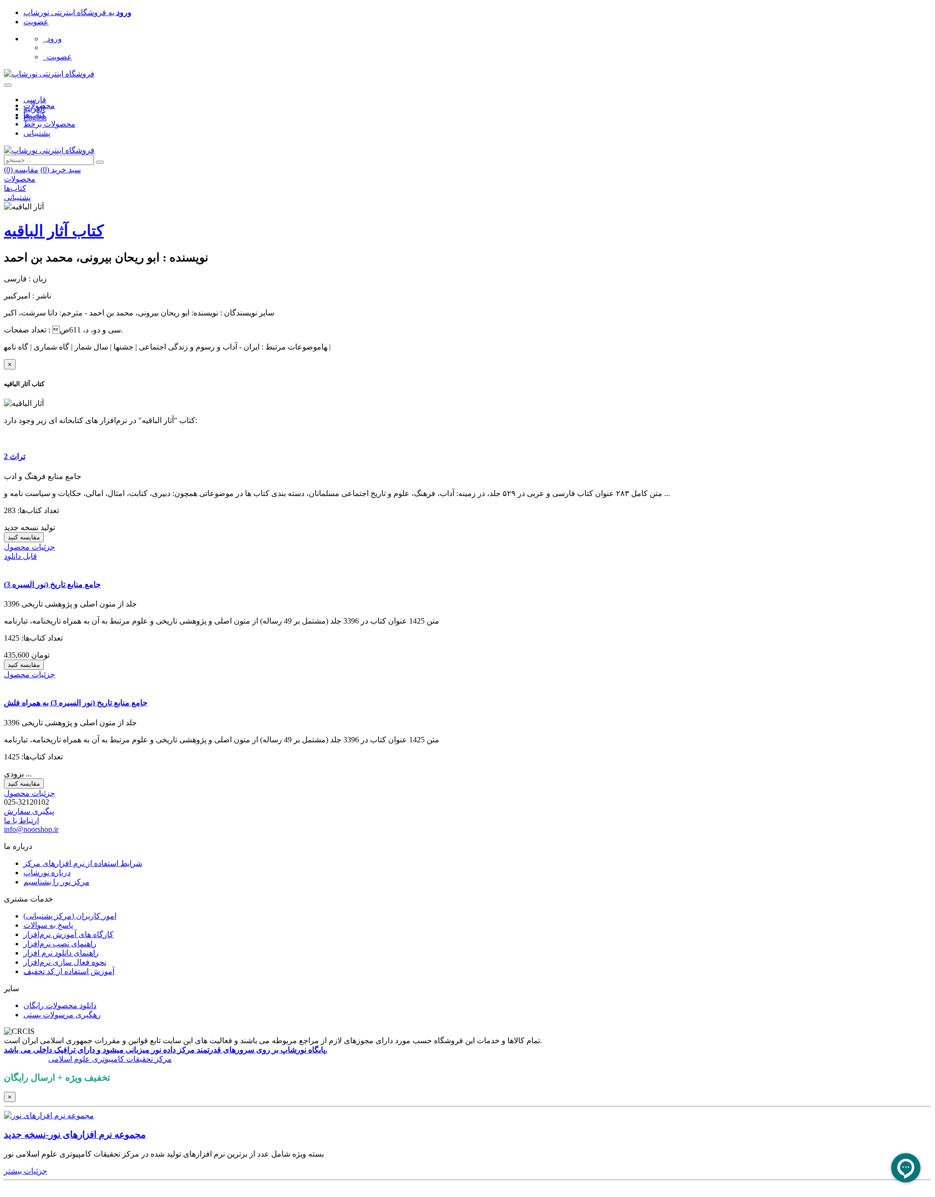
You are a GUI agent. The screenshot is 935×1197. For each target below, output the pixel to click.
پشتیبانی (36, 133)
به (77, 12)
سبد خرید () (60, 170)
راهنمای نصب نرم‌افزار (59, 943)
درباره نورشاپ (47, 872)
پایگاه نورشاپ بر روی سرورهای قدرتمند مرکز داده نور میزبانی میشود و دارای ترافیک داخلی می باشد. (165, 1050)
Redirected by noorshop (40, 1188)
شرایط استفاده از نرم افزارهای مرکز (82, 863)
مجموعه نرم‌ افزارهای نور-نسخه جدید (75, 1134)
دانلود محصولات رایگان (59, 1005)
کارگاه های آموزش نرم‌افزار (68, 934)
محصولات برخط (49, 124)
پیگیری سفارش (29, 811)
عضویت (36, 22)
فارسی (34, 99)
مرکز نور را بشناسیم (56, 882)
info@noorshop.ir (31, 829)
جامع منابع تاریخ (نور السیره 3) (52, 584)
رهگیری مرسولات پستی (62, 1015)
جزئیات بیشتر (25, 1171)
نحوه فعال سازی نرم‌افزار (64, 962)
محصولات (39, 105)
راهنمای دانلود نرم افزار (61, 953)
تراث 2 (14, 456)
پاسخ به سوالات (48, 925)
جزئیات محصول (29, 547)
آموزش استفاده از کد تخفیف (68, 971)
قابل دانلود (20, 556)
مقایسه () (21, 170)
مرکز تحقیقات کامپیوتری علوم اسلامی (110, 1059)
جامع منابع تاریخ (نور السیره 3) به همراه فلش (76, 703)
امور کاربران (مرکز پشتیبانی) (69, 916)
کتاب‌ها (34, 114)
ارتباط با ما (21, 820)
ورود (52, 39)
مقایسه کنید (24, 537)
